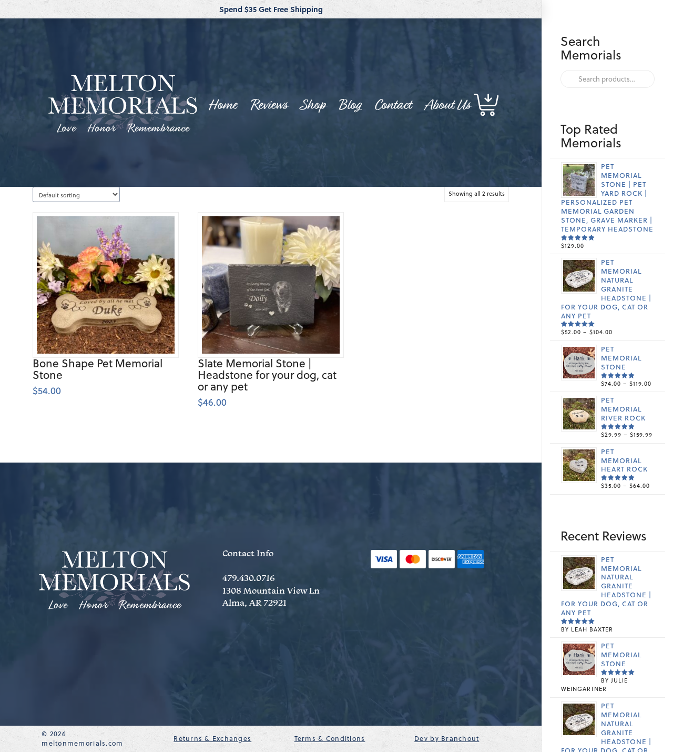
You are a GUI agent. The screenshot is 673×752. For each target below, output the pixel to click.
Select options (109, 333)
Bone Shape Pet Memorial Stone (97, 369)
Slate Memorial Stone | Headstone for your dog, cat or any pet (267, 375)
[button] (487, 104)
